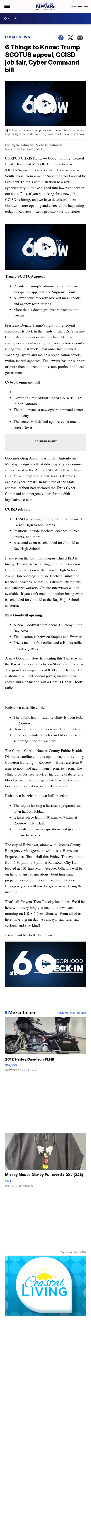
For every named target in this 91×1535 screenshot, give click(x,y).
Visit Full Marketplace (72, 1012)
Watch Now (78, 6)
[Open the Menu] (7, 6)
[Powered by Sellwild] (80, 1251)
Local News (17, 37)
